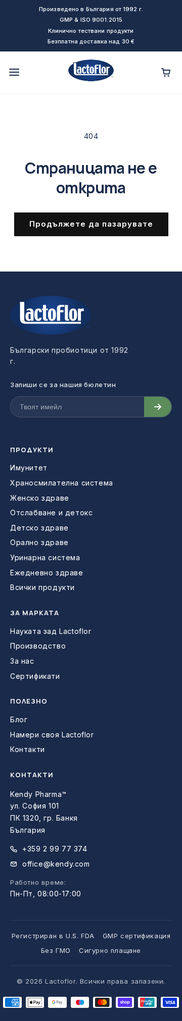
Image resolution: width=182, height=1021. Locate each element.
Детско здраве (39, 527)
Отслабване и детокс (51, 512)
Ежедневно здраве (46, 572)
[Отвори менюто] (14, 72)
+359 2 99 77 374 (54, 848)
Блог (18, 719)
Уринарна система (45, 557)
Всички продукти (42, 587)
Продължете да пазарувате (91, 224)
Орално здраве (39, 542)
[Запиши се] (157, 407)
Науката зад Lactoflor (51, 631)
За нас (22, 661)
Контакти (27, 749)
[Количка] (166, 72)
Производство (38, 645)
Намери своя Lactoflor (52, 734)
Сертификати (35, 676)
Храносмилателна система (61, 482)
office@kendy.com (56, 863)
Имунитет (29, 467)
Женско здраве (39, 498)
